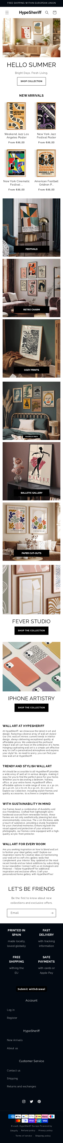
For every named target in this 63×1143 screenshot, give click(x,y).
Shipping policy (43, 1136)
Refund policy (28, 1130)
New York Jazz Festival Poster (46, 136)
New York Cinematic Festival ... (16, 183)
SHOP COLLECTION (31, 81)
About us (12, 1048)
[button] (7, 12)
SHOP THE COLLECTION (31, 630)
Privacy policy (45, 1130)
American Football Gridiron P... (46, 183)
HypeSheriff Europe (29, 1126)
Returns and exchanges (21, 1086)
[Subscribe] (52, 913)
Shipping (12, 1078)
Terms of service (24, 1136)
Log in (11, 1010)
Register (12, 1017)
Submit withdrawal (31, 989)
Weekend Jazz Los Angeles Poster (16, 136)
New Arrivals (15, 1040)
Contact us (13, 1070)
